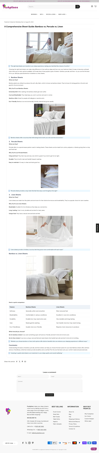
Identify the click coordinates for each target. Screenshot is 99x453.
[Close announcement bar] (97, 1)
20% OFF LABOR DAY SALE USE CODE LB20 (24, 1)
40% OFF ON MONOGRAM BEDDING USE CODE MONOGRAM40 (74, 1)
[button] (54, 6)
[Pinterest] (33, 443)
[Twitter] (26, 443)
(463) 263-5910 (41, 429)
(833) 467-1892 (39, 426)
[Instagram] (29, 443)
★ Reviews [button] (97, 228)
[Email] (25, 361)
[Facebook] (23, 443)
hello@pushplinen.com (38, 433)
